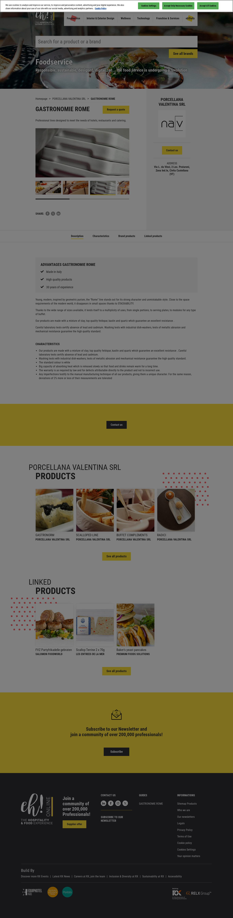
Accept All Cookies (208, 5)
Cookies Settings (148, 5)
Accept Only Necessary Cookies (178, 5)
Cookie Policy (100, 8)
